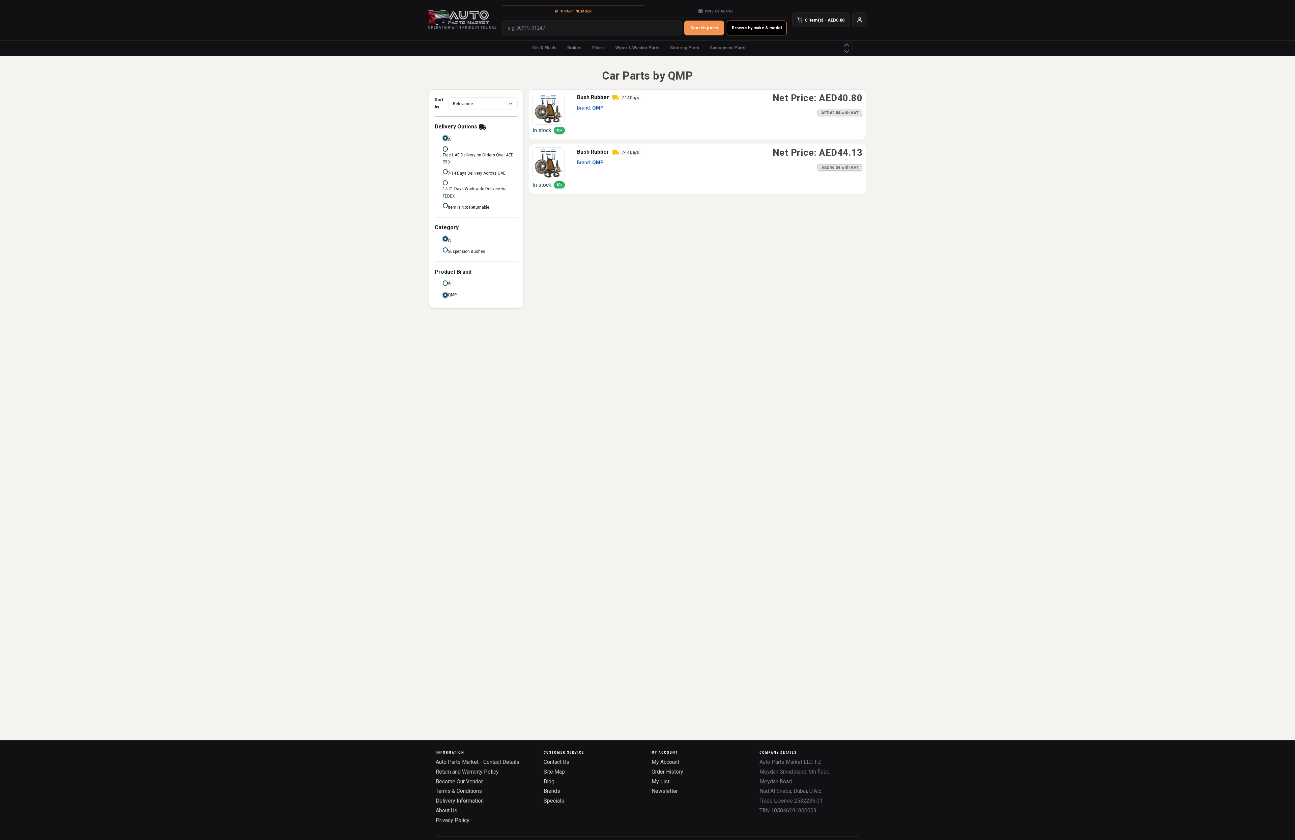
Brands (552, 791)
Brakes (574, 47)
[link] (697, 114)
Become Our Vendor (459, 781)
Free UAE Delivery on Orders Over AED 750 (478, 159)
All (450, 139)
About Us (446, 810)
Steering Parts (684, 47)
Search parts (704, 27)
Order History (667, 772)
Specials (554, 801)
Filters (598, 47)
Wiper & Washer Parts (637, 47)
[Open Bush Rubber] (549, 108)
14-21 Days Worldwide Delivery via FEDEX (475, 192)
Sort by (439, 103)
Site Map (554, 772)
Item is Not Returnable (468, 207)
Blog (549, 781)
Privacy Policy (452, 820)
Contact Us (556, 762)
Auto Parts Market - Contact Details (477, 762)
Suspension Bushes (466, 251)
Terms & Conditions (459, 791)
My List (660, 781)
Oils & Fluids (544, 47)
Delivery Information (460, 801)
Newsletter (665, 791)
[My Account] (859, 19)
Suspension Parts (727, 47)
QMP (452, 295)
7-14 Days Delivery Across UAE (477, 173)
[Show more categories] (846, 48)
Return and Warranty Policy (467, 772)
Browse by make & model (757, 28)
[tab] (573, 11)
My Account (665, 762)
